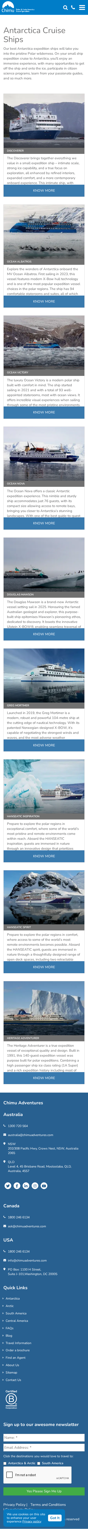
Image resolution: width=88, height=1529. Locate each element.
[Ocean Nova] (44, 454)
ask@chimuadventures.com (27, 1226)
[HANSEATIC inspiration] (44, 786)
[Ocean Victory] (44, 343)
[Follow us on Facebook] (17, 1185)
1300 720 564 (18, 1126)
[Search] (65, 7)
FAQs (10, 1328)
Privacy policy (31, 1521)
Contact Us (13, 1380)
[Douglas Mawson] (44, 565)
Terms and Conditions (48, 1504)
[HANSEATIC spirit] (44, 897)
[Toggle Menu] (81, 7)
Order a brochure (18, 1350)
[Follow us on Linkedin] (26, 1185)
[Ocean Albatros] (44, 232)
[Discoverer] (44, 121)
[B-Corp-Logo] (11, 1401)
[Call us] (71, 7)
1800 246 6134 (19, 1217)
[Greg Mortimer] (44, 676)
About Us (12, 1365)
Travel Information (18, 1343)
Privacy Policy (14, 1504)
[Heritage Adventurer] (44, 1008)
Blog (9, 1336)
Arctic (10, 1306)
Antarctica (13, 1298)
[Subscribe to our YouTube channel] (44, 1185)
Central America (17, 1321)
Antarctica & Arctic (21, 1463)
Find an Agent (15, 1358)
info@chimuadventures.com (27, 1260)
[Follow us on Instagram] (35, 1185)
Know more (44, 190)
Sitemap (11, 1372)
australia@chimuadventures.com (30, 1135)
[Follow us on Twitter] (8, 1185)
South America (16, 1313)
